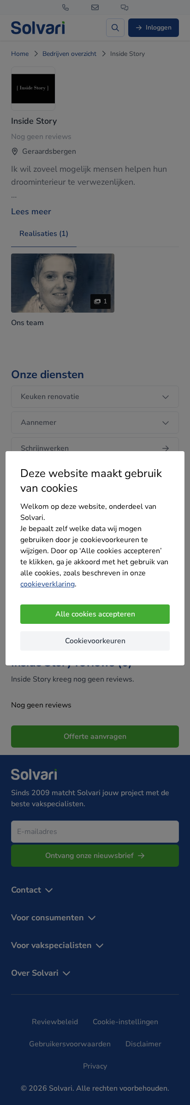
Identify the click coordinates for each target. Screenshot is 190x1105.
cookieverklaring (47, 584)
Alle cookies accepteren (95, 614)
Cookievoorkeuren (95, 641)
